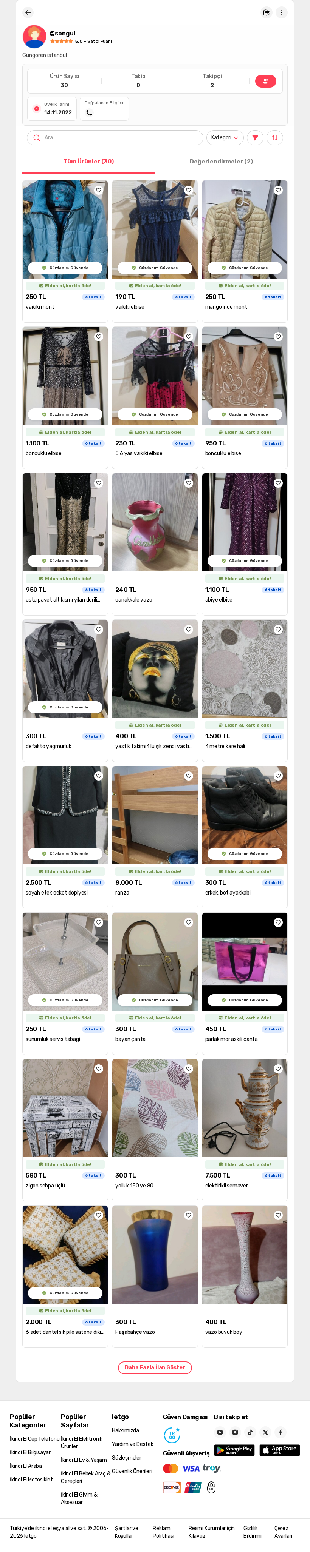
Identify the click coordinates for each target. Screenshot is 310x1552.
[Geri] (28, 12)
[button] (266, 12)
